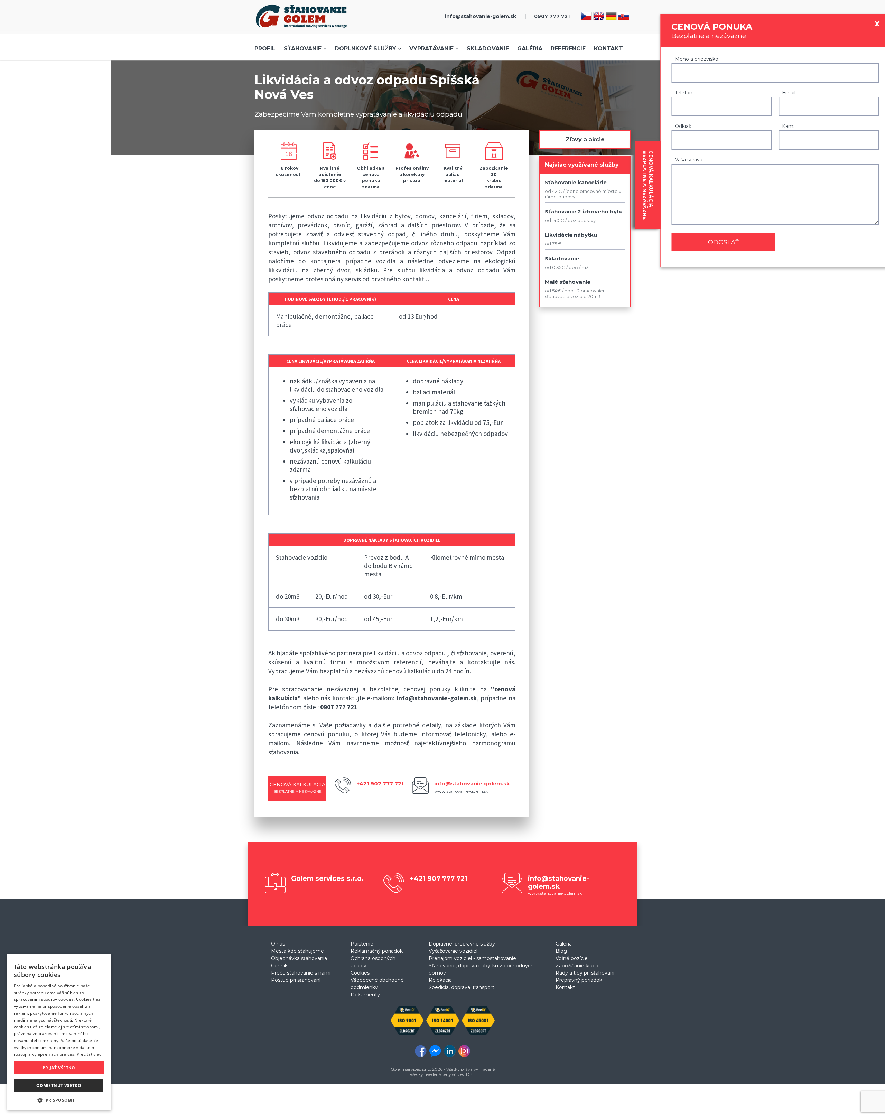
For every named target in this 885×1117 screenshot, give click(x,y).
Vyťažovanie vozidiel (453, 951)
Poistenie (362, 944)
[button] (59, 1100)
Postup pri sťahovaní (295, 980)
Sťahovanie (303, 48)
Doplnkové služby (365, 48)
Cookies (360, 973)
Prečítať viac (89, 1054)
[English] (599, 17)
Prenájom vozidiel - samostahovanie (472, 958)
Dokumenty (365, 995)
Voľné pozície (572, 958)
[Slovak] (624, 17)
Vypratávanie (431, 48)
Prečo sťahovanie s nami (300, 973)
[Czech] (587, 17)
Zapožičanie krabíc (577, 965)
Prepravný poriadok (579, 980)
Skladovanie (488, 48)
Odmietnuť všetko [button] (58, 1085)
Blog (561, 951)
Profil (265, 48)
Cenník (279, 965)
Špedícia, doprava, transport (461, 987)
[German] (612, 17)
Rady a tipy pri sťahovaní (585, 973)
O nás (278, 944)
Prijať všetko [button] (59, 1068)
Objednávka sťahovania (299, 958)
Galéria (529, 48)
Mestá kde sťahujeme (297, 951)
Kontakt (608, 48)
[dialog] (59, 1032)
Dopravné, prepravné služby (462, 944)
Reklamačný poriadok (377, 951)
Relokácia (440, 980)
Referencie (568, 48)
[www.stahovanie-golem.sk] (301, 29)
